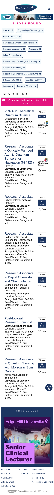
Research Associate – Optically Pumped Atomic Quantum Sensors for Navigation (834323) (19, 154)
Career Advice (7, 478)
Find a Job (5, 469)
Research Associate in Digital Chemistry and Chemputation (18, 277)
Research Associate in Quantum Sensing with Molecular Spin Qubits (19, 365)
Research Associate (18, 196)
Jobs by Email (7, 482)
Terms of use (38, 469)
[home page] (26, 12)
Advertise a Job (8, 486)
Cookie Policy (38, 478)
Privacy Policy (38, 474)
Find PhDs (5, 474)
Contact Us (23, 474)
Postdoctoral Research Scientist (18, 320)
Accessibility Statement (42, 482)
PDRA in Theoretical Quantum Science (19, 113)
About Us (23, 469)
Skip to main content (12, 2)
